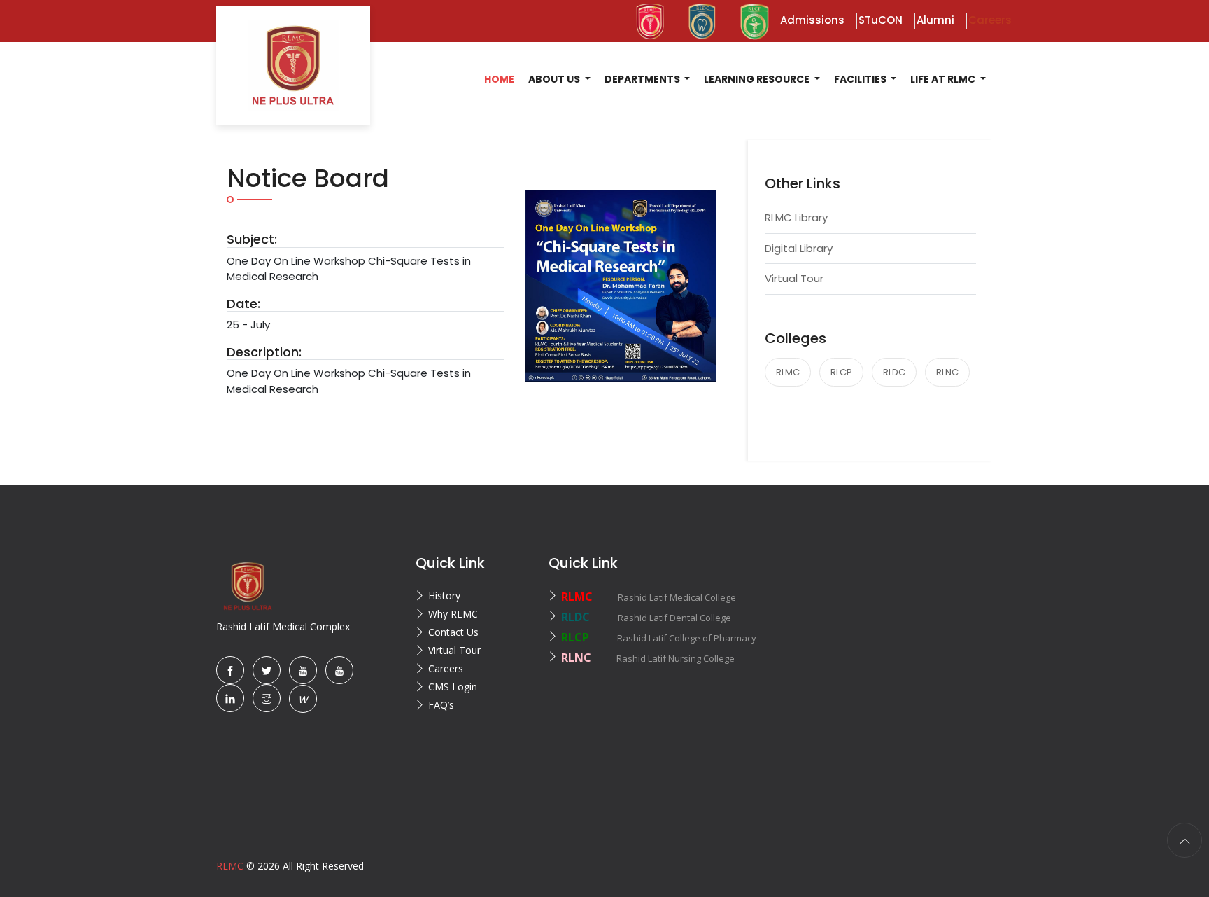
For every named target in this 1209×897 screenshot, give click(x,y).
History (444, 595)
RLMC (788, 372)
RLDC (894, 372)
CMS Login (452, 686)
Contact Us (453, 632)
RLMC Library (796, 217)
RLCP (841, 372)
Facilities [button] (861, 79)
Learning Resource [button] (758, 79)
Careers (445, 668)
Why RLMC (453, 613)
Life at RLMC (943, 79)
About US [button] (555, 79)
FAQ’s (441, 704)
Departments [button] (643, 79)
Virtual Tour (794, 278)
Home (499, 79)
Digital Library (799, 248)
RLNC (947, 372)
